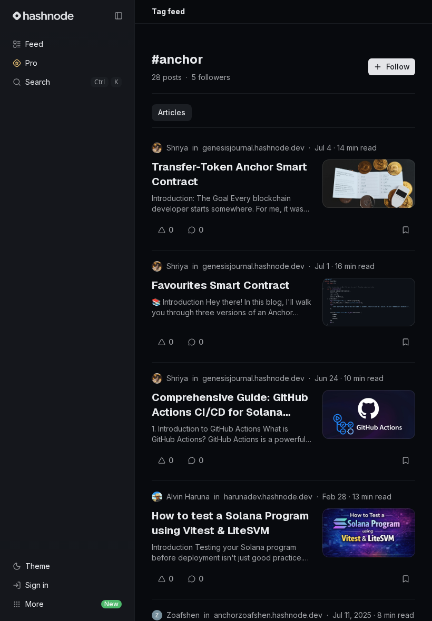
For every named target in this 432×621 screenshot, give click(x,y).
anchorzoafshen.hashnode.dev (268, 614)
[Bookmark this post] (405, 230)
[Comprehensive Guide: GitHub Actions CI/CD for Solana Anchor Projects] (368, 414)
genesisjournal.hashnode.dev (253, 147)
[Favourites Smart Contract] (368, 302)
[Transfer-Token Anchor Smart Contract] (368, 183)
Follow (398, 66)
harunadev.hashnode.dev (268, 496)
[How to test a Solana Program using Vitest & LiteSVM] (368, 532)
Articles (171, 112)
